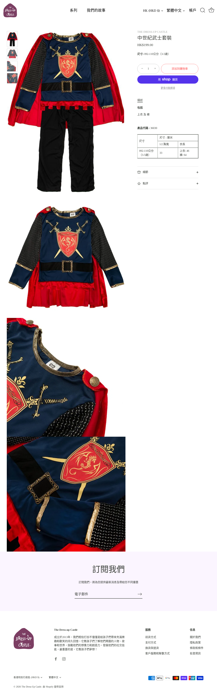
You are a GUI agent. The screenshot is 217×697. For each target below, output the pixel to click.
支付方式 (150, 642)
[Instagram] (64, 658)
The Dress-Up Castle (31, 687)
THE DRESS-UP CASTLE (152, 31)
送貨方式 (150, 637)
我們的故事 (96, 10)
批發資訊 (195, 653)
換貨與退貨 (152, 648)
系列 (73, 10)
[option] (12, 39)
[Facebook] (55, 658)
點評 (145, 183)
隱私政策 (195, 642)
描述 (140, 100)
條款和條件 (196, 648)
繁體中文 (174, 10)
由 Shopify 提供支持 (53, 687)
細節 (145, 172)
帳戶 (192, 10)
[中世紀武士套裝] (12, 39)
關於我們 (195, 637)
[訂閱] (139, 594)
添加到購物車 (180, 68)
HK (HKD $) (151, 10)
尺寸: (140, 54)
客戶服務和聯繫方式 (157, 653)
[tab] (141, 100)
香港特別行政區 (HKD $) (27, 677)
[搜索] (202, 10)
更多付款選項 (168, 88)
